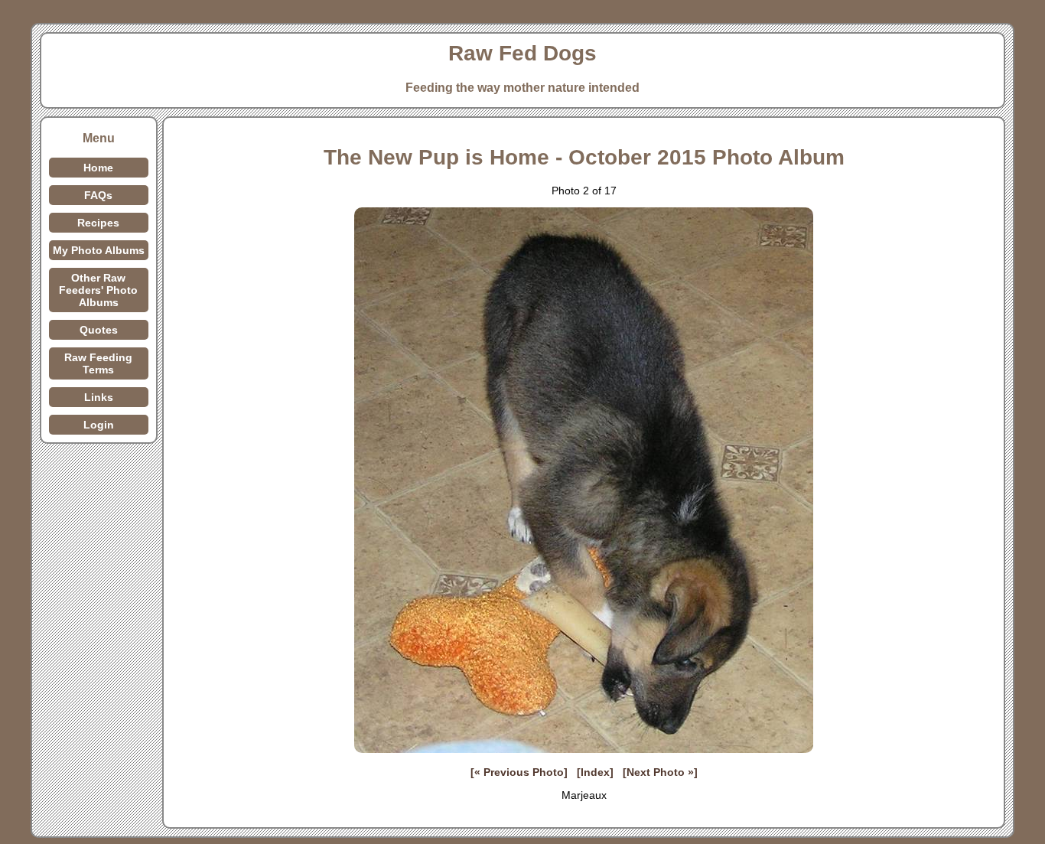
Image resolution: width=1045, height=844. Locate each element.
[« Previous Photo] (519, 772)
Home (98, 167)
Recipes (98, 223)
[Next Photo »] (660, 772)
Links (98, 397)
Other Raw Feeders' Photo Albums (98, 290)
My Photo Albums (99, 250)
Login (98, 425)
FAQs (98, 195)
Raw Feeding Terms (98, 363)
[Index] (595, 772)
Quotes (99, 330)
